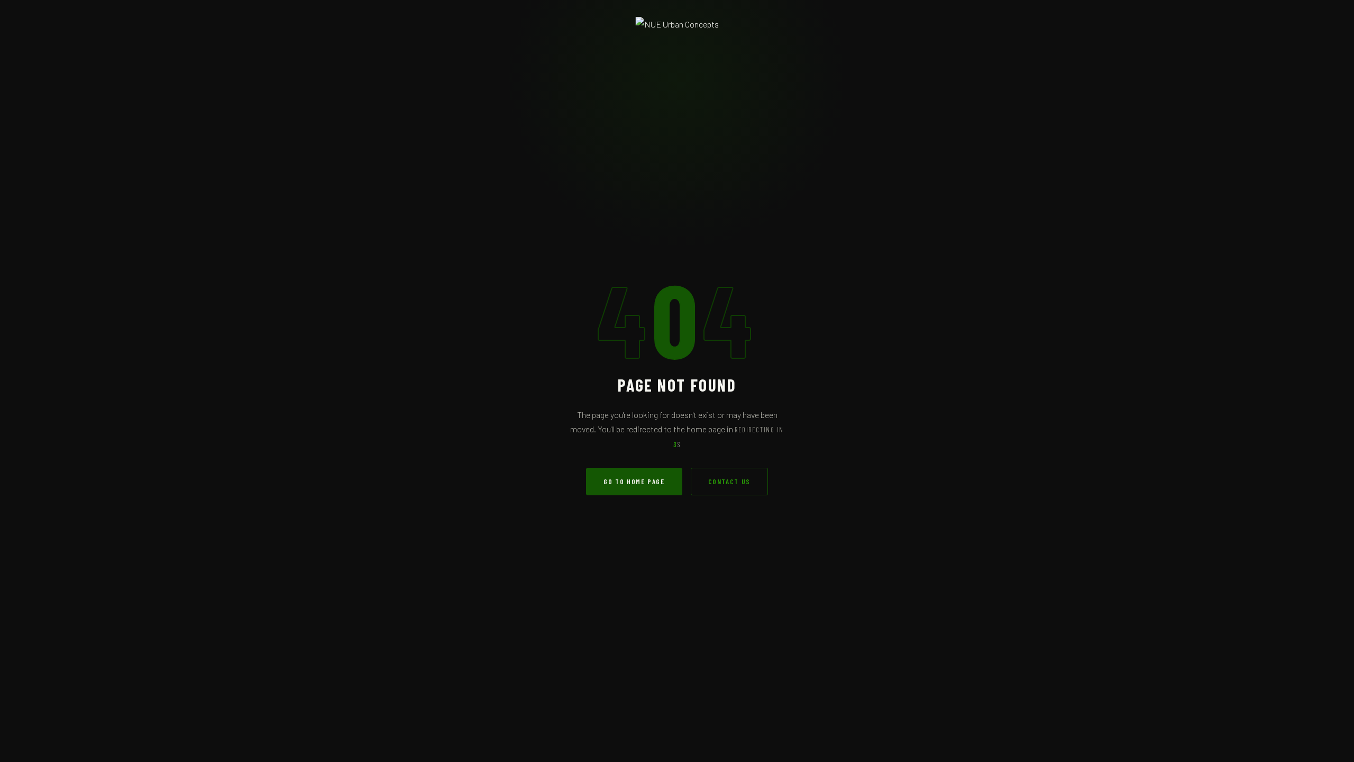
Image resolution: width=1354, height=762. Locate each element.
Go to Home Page (633, 481)
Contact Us (729, 481)
